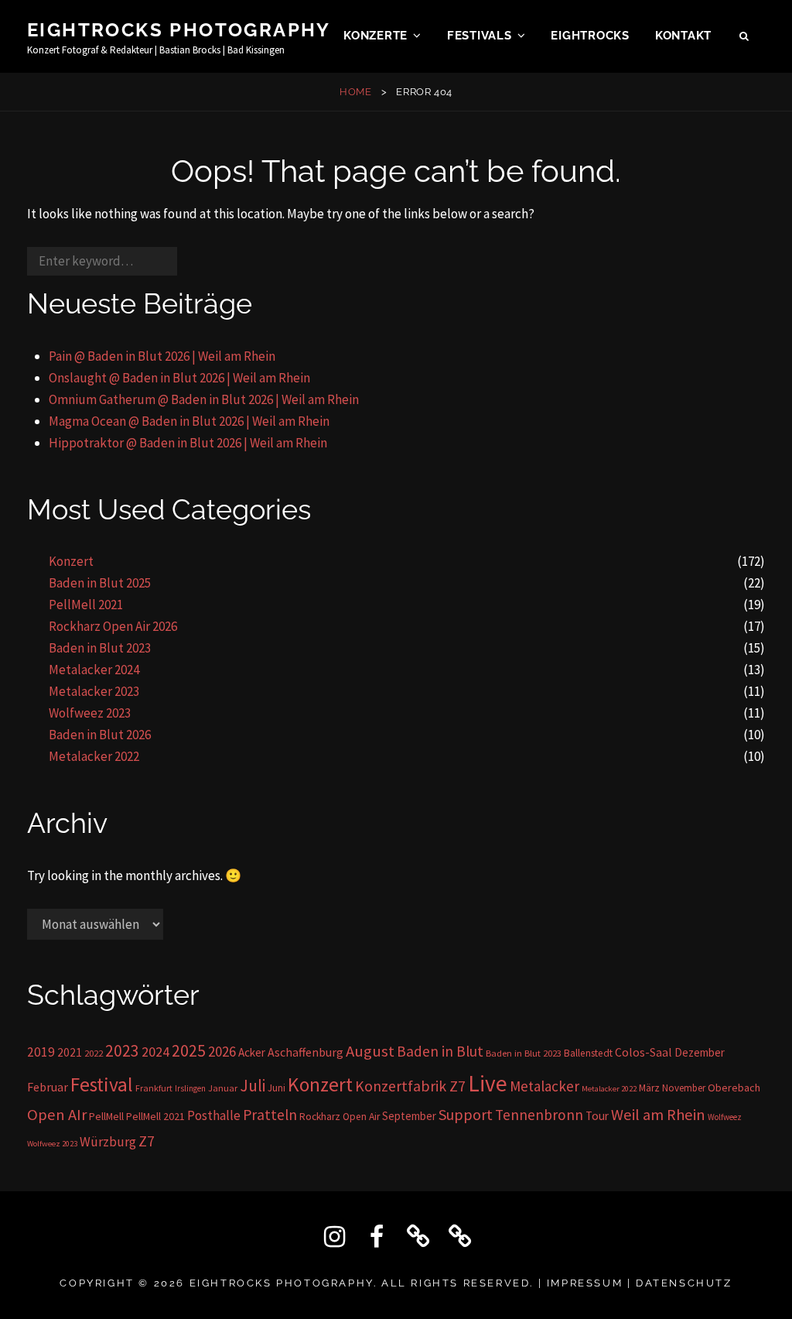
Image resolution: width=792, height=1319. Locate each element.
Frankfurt (153, 1088)
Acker (251, 1052)
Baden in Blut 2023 (100, 647)
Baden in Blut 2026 (100, 734)
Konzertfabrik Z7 (410, 1086)
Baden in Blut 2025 (100, 582)
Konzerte (375, 36)
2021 (69, 1052)
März (649, 1088)
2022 (93, 1053)
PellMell (106, 1116)
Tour (597, 1115)
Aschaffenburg (305, 1052)
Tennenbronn (539, 1114)
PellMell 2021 (86, 604)
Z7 (146, 1141)
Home (356, 92)
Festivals (479, 36)
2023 (122, 1050)
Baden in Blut (440, 1051)
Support (466, 1114)
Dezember (699, 1052)
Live (487, 1083)
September (409, 1115)
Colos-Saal (643, 1052)
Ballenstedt (588, 1053)
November (683, 1088)
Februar (47, 1087)
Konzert (71, 561)
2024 (155, 1051)
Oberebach (734, 1088)
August (370, 1051)
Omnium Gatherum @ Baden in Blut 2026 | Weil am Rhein (204, 399)
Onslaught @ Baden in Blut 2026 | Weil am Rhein (179, 377)
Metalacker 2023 (94, 691)
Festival (101, 1084)
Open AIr (57, 1115)
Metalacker (544, 1086)
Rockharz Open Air (339, 1116)
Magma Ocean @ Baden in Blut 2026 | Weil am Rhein (189, 421)
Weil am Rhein (658, 1115)
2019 (41, 1051)
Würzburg (108, 1141)
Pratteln (270, 1114)
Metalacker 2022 (94, 756)
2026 (222, 1051)
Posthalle (214, 1115)
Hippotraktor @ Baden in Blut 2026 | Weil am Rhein (188, 442)
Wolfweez (725, 1117)
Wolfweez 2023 (90, 712)
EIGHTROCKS (590, 36)
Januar (222, 1088)
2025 (189, 1050)
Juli (252, 1085)
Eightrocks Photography (179, 30)
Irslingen (190, 1088)
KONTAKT (683, 36)
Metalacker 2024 (94, 669)
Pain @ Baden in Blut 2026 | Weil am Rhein (162, 356)
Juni (276, 1088)
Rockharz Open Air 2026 (113, 626)
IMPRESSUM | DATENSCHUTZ (639, 1283)
